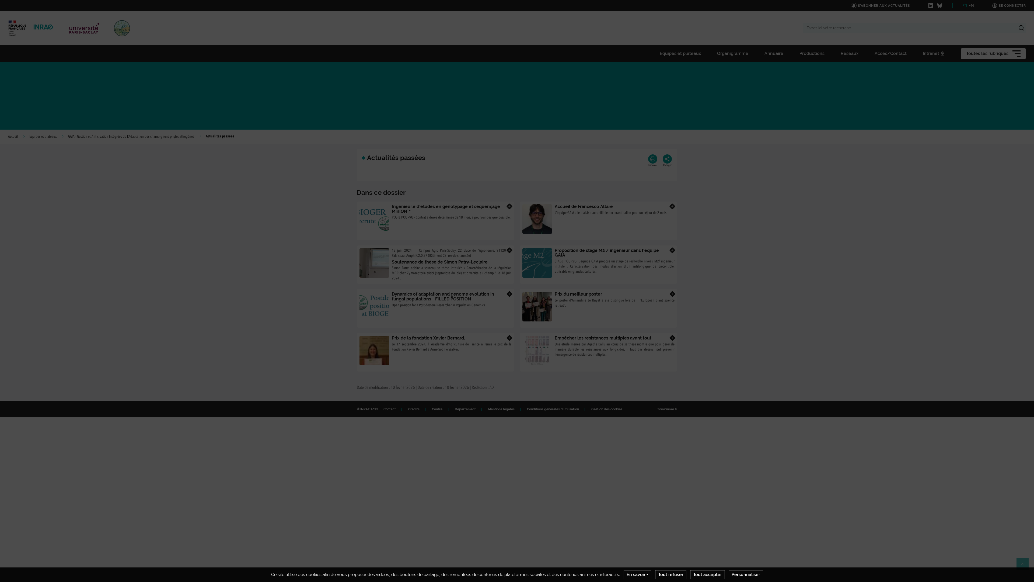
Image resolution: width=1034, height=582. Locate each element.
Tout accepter (707, 574)
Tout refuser (670, 574)
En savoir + (637, 574)
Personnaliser (746, 574)
